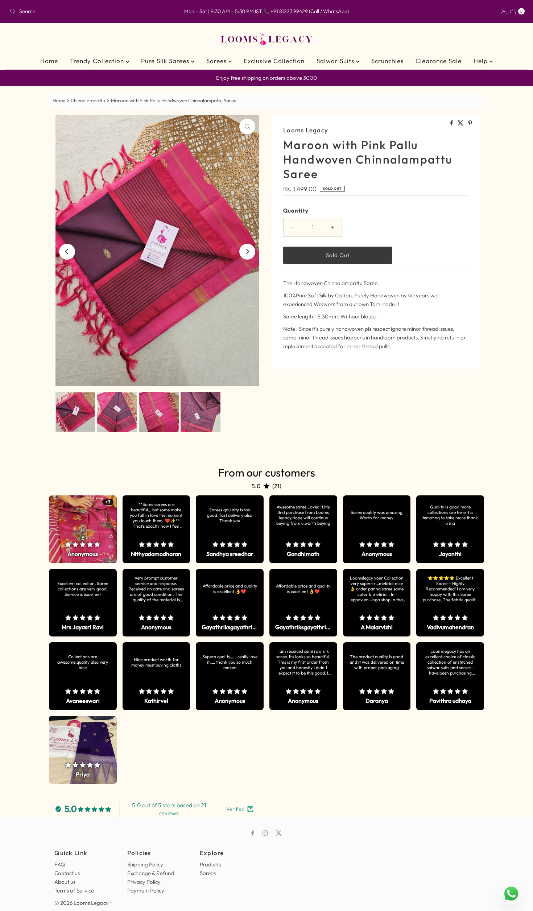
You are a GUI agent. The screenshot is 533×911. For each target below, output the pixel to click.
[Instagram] (265, 832)
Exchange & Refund (150, 873)
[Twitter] (279, 832)
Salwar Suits (336, 61)
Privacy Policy (144, 881)
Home (49, 61)
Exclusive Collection (274, 61)
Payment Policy (145, 890)
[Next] (247, 252)
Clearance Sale (439, 61)
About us (64, 881)
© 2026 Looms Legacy (81, 902)
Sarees (217, 61)
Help (481, 61)
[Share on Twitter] (461, 123)
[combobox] (91, 11)
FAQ (59, 864)
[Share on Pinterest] (470, 123)
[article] (83, 529)
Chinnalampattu (88, 100)
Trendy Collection (98, 61)
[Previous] (67, 252)
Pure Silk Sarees (166, 61)
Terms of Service (74, 890)
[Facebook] (252, 832)
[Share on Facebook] (452, 123)
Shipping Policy (145, 864)
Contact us (67, 873)
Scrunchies (387, 61)
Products (210, 864)
